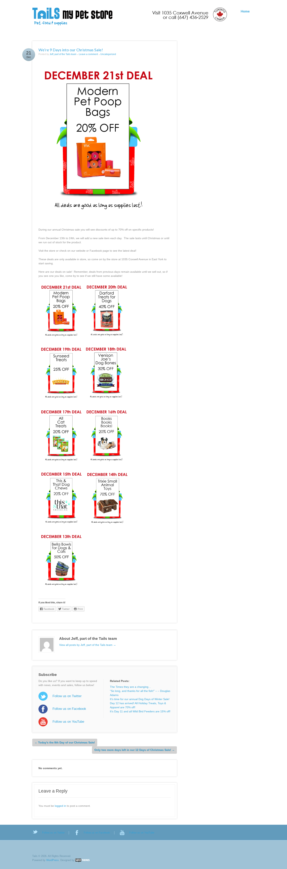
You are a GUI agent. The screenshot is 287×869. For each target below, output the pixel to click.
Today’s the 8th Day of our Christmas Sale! (65, 742)
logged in (60, 805)
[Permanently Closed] (129, 17)
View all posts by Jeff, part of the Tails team (87, 644)
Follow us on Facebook (69, 709)
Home (245, 11)
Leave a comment (88, 54)
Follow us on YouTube (68, 721)
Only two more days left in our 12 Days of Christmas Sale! (134, 749)
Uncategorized (108, 54)
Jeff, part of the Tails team (63, 54)
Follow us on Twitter (67, 696)
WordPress (52, 860)
